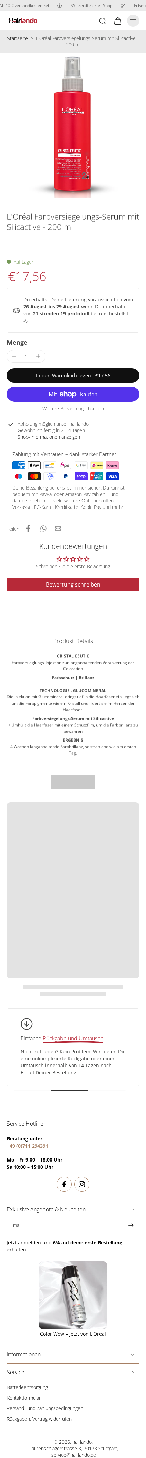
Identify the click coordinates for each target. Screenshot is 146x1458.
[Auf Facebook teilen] (28, 528)
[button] (73, 375)
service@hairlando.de (73, 1455)
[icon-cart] (117, 20)
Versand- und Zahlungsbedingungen (45, 1408)
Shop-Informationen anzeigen (49, 437)
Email (15, 1225)
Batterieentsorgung (27, 1387)
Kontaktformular (24, 1398)
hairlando (82, 1442)
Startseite (17, 38)
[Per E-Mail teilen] (58, 528)
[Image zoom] (73, 125)
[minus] (14, 356)
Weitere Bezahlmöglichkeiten (73, 409)
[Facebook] (64, 1184)
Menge (17, 342)
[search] (102, 20)
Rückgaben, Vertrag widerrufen (39, 1419)
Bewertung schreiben (73, 584)
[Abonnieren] (131, 1225)
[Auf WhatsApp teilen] (43, 528)
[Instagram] (81, 1184)
